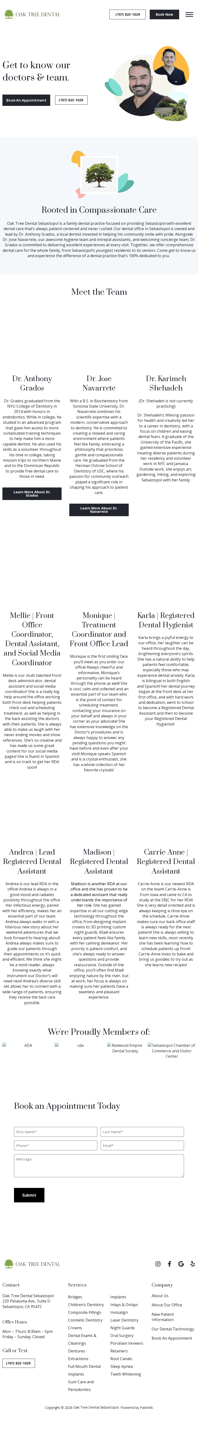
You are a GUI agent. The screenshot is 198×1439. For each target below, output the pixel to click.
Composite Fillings (84, 1312)
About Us (160, 1295)
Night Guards (122, 1327)
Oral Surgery (122, 1335)
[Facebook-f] (169, 1264)
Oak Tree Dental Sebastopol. (96, 1407)
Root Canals (121, 1358)
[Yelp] (193, 1264)
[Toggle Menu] (189, 14)
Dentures (76, 1351)
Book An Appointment (172, 1338)
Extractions (78, 1358)
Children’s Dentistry (86, 1304)
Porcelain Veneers (126, 1343)
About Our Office (167, 1305)
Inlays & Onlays (124, 1304)
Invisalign (119, 1312)
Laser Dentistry (124, 1320)
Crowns (75, 1327)
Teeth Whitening (125, 1374)
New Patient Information (163, 1317)
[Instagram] (158, 1264)
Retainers (119, 1351)
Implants (118, 1297)
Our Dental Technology (173, 1329)
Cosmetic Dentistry (85, 1320)
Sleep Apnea (121, 1366)
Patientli (146, 1407)
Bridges (75, 1297)
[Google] (181, 1264)
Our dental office (129, 228)
